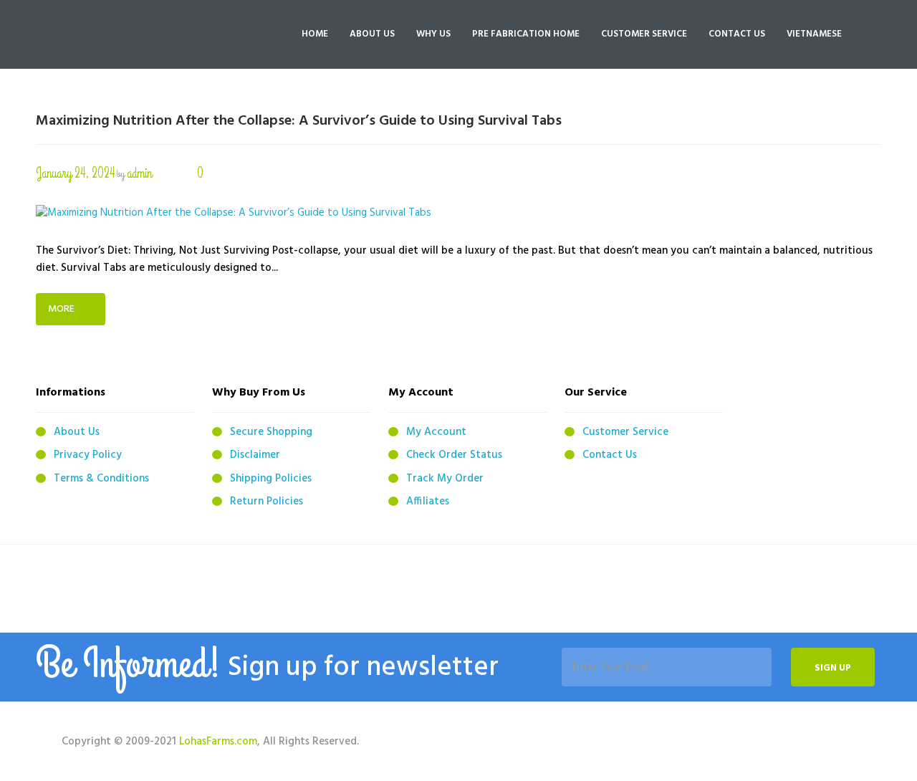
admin (139, 173)
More (61, 309)
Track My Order (445, 478)
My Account (436, 432)
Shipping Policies (271, 478)
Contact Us (609, 455)
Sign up (833, 668)
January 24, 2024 (75, 173)
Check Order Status (454, 455)
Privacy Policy (88, 455)
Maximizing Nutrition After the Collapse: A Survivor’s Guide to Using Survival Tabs (299, 121)
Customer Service (625, 432)
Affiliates (427, 501)
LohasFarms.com (218, 741)
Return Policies (266, 501)
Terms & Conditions (101, 478)
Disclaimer (255, 455)
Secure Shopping (271, 432)
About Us (77, 432)
